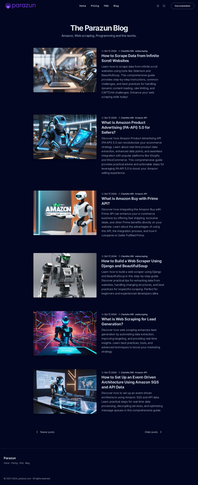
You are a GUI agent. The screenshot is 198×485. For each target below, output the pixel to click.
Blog (116, 5)
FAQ (106, 5)
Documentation (182, 5)
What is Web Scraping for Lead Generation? (128, 321)
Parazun (10, 458)
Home (82, 5)
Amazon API (141, 117)
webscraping (141, 51)
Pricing (95, 5)
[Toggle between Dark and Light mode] (158, 6)
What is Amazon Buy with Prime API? (129, 201)
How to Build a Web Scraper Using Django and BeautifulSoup (131, 263)
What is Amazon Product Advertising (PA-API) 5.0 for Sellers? (125, 127)
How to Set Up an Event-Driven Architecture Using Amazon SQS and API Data (130, 382)
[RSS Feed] (164, 6)
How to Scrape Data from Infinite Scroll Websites (130, 58)
